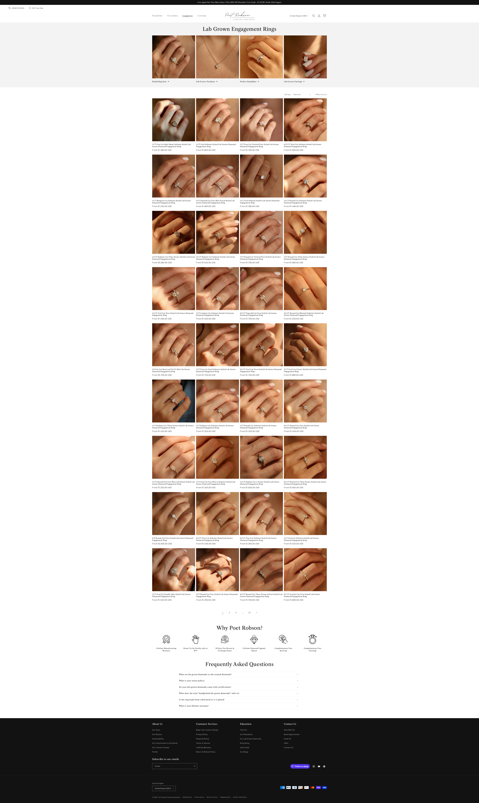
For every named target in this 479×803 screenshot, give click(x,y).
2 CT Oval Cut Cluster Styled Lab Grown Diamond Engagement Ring (305, 370)
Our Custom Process (160, 747)
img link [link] (166, 636)
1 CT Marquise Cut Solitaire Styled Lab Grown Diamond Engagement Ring (171, 202)
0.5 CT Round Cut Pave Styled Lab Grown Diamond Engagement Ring (301, 427)
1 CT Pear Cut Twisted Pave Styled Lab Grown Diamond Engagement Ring (259, 145)
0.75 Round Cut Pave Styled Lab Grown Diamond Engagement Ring (172, 539)
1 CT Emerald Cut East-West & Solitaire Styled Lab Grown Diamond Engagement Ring (173, 483)
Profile (155, 752)
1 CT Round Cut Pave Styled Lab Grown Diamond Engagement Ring (217, 595)
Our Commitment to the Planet (165, 743)
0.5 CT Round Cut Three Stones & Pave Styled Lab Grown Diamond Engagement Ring (261, 595)
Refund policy (187, 797)
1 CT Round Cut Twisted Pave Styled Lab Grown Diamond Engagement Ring (260, 258)
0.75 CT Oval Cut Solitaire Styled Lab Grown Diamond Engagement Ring (302, 145)
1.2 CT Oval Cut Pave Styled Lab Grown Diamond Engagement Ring (172, 314)
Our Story (156, 730)
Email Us (287, 739)
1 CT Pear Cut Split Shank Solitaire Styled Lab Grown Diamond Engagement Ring (171, 145)
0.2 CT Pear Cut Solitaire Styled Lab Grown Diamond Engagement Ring (258, 539)
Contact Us (288, 747)
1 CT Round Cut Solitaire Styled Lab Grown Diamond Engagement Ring (258, 427)
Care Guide (244, 747)
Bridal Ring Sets (159, 81)
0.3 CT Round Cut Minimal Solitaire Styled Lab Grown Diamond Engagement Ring (304, 314)
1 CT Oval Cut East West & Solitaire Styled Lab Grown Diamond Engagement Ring (215, 483)
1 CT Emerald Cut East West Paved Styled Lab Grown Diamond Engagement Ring (215, 202)
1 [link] (222, 612)
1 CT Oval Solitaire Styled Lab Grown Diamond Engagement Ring (259, 202)
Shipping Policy (202, 739)
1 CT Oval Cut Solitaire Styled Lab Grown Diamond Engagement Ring (301, 539)
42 (249, 612)
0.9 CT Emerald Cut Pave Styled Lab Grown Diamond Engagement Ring (258, 314)
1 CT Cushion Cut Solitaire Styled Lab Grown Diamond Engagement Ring (215, 314)
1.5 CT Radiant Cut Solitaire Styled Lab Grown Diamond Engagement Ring (215, 258)
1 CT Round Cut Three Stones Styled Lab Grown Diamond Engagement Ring (304, 258)
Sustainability (158, 739)
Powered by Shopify (173, 797)
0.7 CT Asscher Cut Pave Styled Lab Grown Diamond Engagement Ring (302, 595)
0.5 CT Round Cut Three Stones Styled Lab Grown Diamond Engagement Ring (305, 483)
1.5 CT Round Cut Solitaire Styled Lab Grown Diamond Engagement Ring (303, 202)
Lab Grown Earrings (293, 81)
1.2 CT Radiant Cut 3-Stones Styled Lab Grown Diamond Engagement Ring (259, 483)
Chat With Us (289, 730)
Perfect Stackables (248, 81)
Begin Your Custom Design (207, 730)
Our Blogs (244, 752)
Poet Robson (162, 797)
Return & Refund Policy (205, 752)
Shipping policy (225, 797)
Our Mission (157, 734)
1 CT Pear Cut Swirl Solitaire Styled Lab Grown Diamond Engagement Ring (216, 370)
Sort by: (287, 94)
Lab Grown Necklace (205, 81)
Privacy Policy (201, 734)
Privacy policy (199, 797)
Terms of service (212, 797)
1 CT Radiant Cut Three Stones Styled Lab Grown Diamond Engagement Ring (173, 427)
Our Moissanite (246, 734)
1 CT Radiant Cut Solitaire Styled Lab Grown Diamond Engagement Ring (215, 427)
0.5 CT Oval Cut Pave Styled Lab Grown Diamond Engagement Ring (261, 370)
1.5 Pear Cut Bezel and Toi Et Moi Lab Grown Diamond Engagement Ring (171, 370)
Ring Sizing (244, 743)
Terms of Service (203, 743)
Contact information (240, 797)
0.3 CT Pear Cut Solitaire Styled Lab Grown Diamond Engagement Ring (214, 539)
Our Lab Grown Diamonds (250, 739)
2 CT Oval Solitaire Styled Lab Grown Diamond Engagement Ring (216, 145)
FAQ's (286, 743)
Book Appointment (292, 734)
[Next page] (256, 612)
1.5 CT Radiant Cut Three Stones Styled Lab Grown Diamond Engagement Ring (173, 258)
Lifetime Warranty (203, 747)
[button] (158, 15)
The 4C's (243, 730)
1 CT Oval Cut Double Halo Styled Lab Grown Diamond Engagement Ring (171, 595)
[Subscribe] (194, 766)
